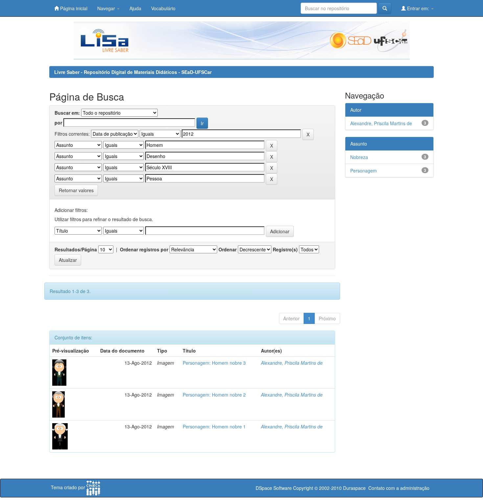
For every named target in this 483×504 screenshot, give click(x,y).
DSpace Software (274, 488)
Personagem (363, 170)
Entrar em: (418, 8)
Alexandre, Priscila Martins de (292, 362)
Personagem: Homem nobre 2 (214, 394)
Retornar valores (76, 190)
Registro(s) (285, 249)
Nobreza (359, 157)
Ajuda (135, 8)
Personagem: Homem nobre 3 (214, 362)
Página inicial (73, 8)
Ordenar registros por (144, 249)
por (58, 122)
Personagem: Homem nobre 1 (214, 426)
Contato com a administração (398, 488)
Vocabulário (163, 8)
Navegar (106, 8)
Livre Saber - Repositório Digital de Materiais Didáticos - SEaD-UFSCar (133, 72)
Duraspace (354, 488)
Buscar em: (67, 112)
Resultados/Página (76, 249)
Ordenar (227, 249)
